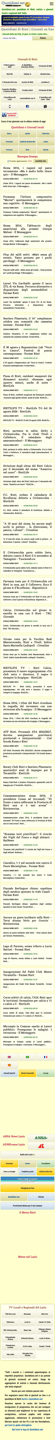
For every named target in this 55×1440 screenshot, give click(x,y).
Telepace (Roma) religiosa (44, 1330)
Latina (45, 142)
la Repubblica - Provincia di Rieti (27, 66)
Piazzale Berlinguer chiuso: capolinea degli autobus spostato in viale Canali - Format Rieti (27, 892)
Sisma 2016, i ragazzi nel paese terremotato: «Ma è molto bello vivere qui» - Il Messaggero (27, 171)
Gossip (45, 1073)
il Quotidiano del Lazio (10, 98)
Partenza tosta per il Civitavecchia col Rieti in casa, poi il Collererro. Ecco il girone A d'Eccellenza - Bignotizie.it (27, 585)
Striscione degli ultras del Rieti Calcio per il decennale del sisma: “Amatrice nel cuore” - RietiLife (27, 469)
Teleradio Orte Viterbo (27, 1354)
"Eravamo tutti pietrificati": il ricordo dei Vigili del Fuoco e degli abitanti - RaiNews (27, 837)
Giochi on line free (45, 1171)
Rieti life (10, 74)
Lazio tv (27, 1322)
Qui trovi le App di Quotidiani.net (27, 1429)
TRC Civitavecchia (10, 1330)
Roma (9, 133)
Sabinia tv (27, 74)
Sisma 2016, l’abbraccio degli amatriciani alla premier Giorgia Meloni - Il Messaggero (27, 229)
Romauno (27, 1314)
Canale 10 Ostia (45, 1322)
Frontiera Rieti (27, 90)
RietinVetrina (45, 74)
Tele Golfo (10, 1354)
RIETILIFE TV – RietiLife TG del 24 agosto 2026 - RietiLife (27, 410)
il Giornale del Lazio (9, 82)
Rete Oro (44, 1314)
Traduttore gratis (27, 1171)
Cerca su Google (9, 1171)
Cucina (27, 1163)
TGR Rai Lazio (10, 1314)
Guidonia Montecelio (27, 142)
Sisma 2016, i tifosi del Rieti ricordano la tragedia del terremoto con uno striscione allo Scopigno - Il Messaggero (27, 706)
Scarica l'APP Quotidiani (12, 114)
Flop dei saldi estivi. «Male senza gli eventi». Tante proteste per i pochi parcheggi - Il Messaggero (27, 258)
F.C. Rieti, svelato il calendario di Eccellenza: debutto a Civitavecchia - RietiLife (27, 498)
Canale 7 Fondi (44, 1346)
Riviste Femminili (27, 1073)
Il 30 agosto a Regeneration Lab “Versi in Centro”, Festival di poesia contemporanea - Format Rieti (27, 351)
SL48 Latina (27, 1346)
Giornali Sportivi (9, 1073)
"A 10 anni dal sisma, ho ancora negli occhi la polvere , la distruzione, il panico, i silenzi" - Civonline (27, 527)
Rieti (27, 150)
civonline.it (45, 82)
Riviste (41, 1197)
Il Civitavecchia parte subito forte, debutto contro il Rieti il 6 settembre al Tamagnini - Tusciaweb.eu (27, 556)
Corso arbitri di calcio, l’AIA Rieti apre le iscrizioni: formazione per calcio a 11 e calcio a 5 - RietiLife (27, 1001)
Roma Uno (27, 1330)
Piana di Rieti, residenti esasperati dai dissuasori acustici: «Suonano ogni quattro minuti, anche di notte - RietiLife (27, 381)
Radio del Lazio (26, 1154)
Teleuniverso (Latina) (10, 1346)
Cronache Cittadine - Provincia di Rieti (9, 90)
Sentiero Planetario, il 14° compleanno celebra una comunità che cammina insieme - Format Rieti (27, 18)
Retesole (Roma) (27, 1338)
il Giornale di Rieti (45, 66)
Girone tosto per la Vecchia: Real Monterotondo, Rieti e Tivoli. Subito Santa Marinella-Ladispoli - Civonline (27, 643)
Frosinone (9, 142)
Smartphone (45, 1163)
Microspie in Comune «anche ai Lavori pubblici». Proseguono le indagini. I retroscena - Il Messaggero (27, 1030)
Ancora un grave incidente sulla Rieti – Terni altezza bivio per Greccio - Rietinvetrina (27, 921)
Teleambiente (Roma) (10, 1338)
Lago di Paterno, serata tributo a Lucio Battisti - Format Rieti (27, 948)
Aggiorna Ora (40, 161)
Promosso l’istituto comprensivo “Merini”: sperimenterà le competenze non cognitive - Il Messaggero (27, 200)
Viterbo (45, 150)
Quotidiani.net (14, 1197)
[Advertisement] (27, 50)
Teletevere (10, 1322)
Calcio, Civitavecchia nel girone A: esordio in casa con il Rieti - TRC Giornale (27, 614)
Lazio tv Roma (44, 1338)
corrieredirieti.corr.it (27, 98)
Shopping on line (27, 1188)
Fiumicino (45, 133)
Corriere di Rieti (27, 82)
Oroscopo (9, 1163)
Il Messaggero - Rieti (10, 66)
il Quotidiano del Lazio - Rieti (45, 98)
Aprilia (27, 133)
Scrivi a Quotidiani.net (32, 1399)
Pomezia (9, 150)
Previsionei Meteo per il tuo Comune (27, 1206)
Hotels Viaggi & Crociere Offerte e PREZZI (27, 1180)
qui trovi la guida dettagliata (18, 1425)
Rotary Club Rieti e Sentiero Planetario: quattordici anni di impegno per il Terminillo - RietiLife (27, 770)
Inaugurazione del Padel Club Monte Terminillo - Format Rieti (27, 973)
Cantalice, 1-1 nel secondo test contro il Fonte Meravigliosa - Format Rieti (27, 865)
